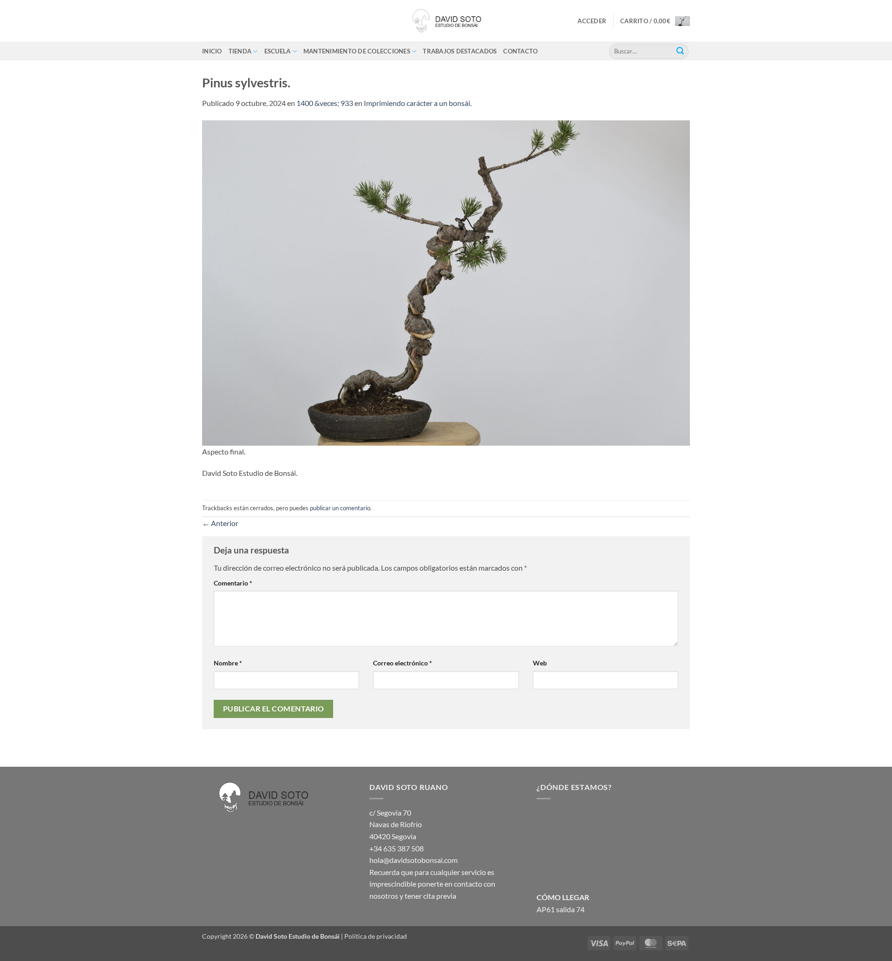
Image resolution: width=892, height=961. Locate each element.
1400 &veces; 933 (324, 103)
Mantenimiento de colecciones (356, 51)
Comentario (233, 583)
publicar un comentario (340, 508)
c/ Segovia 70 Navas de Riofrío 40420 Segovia (395, 824)
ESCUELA (277, 51)
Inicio (212, 51)
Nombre (228, 663)
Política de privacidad (375, 936)
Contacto (520, 51)
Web (540, 663)
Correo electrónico (402, 663)
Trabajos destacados (460, 51)
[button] (591, 21)
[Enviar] (680, 51)
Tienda (240, 51)
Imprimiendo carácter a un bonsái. (418, 103)
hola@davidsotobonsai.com (413, 860)
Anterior (220, 523)
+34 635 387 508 (396, 848)
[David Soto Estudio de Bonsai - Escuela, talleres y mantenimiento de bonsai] (446, 20)
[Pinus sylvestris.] (446, 281)
